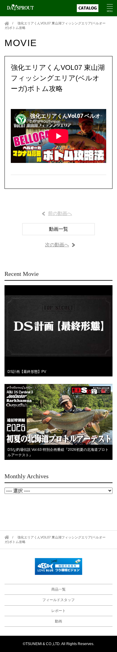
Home (6, 23)
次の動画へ (57, 244)
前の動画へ (60, 213)
